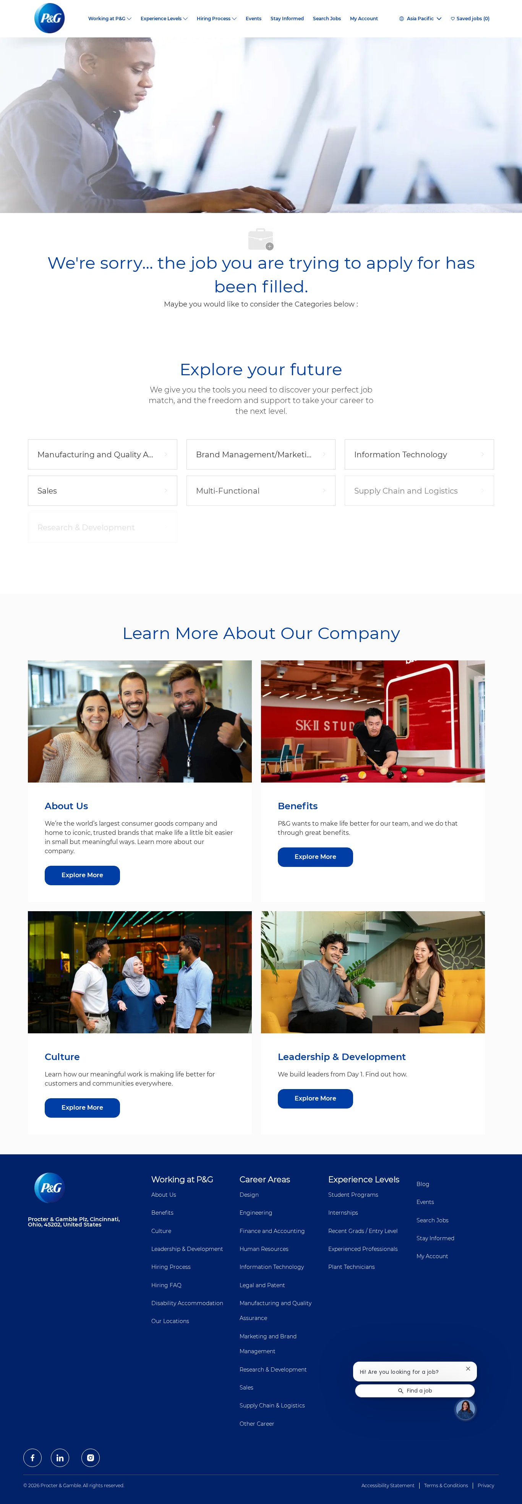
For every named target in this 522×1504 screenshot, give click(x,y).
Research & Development (273, 1369)
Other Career (257, 1423)
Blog (423, 1184)
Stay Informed (287, 18)
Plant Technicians (351, 1267)
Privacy (486, 1485)
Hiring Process (171, 1267)
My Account (364, 18)
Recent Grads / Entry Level (363, 1231)
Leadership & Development (187, 1249)
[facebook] (32, 1458)
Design (249, 1194)
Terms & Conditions (446, 1485)
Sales (246, 1387)
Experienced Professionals (363, 1249)
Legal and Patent (262, 1285)
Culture (161, 1231)
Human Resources (264, 1249)
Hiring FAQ (166, 1285)
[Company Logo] (56, 18)
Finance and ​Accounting (272, 1231)
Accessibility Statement (388, 1485)
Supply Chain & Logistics (272, 1405)
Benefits (162, 1212)
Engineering (256, 1212)
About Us (163, 1194)
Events (253, 18)
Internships (343, 1212)
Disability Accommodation (187, 1303)
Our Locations (170, 1321)
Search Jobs (327, 18)
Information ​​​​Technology (272, 1267)
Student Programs (353, 1194)
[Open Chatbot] (465, 1409)
